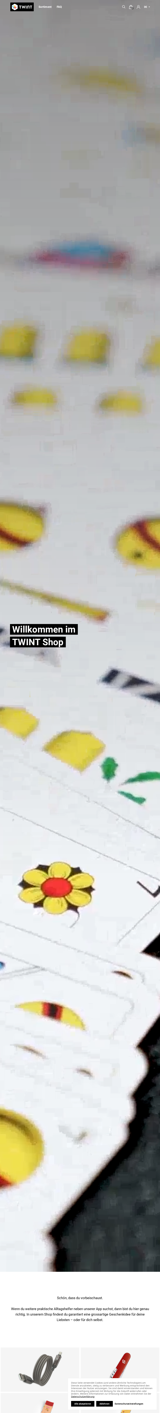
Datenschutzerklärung (83, 1396)
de (145, 6)
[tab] (131, 7)
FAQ (59, 6)
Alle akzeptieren (82, 1403)
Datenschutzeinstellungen (129, 1403)
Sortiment (45, 6)
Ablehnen (105, 1403)
